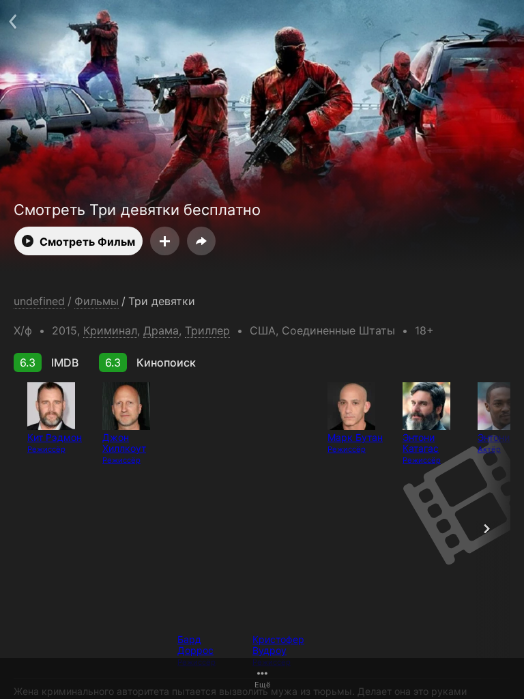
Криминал (110, 330)
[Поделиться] (201, 241)
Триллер (207, 330)
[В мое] (164, 241)
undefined (39, 301)
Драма (161, 330)
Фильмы (96, 301)
